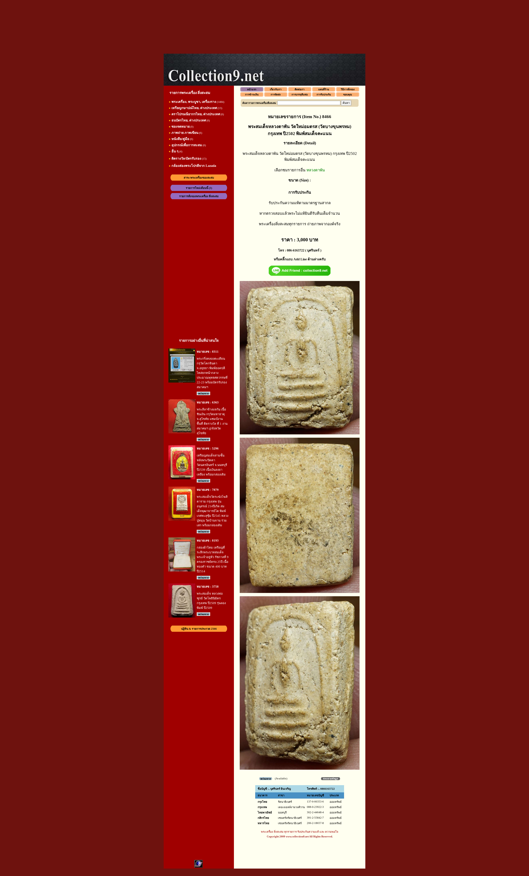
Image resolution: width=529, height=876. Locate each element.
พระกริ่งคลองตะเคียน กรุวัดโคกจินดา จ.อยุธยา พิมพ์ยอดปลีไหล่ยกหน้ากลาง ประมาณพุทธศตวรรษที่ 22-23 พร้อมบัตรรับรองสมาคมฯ (212, 373)
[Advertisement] (264, 27)
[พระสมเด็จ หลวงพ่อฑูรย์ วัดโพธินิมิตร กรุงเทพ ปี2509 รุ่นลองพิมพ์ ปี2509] (181, 616)
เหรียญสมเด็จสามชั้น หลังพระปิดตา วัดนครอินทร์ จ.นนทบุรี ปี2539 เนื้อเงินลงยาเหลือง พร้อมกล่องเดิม (212, 465)
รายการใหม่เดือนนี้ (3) (199, 188)
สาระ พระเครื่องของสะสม (199, 177)
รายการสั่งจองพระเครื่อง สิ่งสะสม (199, 196)
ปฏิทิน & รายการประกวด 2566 (199, 628)
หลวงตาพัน (315, 170)
